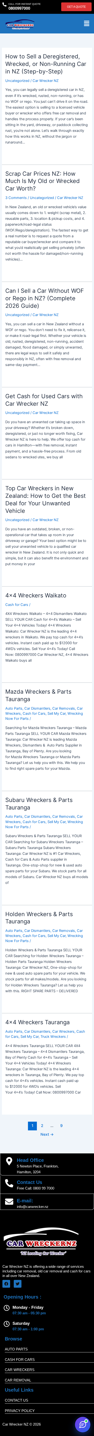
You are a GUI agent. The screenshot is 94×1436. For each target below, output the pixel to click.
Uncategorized (17, 81)
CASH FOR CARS (20, 1359)
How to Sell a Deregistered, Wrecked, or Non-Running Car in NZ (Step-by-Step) (45, 64)
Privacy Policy (20, 1411)
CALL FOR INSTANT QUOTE (24, 4)
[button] (87, 23)
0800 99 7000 (43, 1188)
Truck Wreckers (53, 1036)
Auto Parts (13, 708)
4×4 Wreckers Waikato (35, 595)
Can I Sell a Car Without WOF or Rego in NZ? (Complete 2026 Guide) (44, 298)
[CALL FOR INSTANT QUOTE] (4, 4)
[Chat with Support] (82, 1424)
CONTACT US (16, 1400)
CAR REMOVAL (18, 1380)
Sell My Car (56, 713)
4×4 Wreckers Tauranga (37, 1022)
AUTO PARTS (16, 1349)
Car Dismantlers (37, 708)
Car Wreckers (63, 1031)
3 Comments (16, 198)
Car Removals (63, 708)
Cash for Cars (16, 605)
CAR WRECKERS (19, 1370)
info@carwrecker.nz (32, 1207)
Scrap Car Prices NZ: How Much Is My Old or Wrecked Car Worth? (42, 181)
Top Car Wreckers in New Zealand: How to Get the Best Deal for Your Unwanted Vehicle (45, 499)
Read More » (15, 153)
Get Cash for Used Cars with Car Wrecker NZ (44, 400)
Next (47, 1134)
